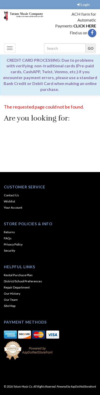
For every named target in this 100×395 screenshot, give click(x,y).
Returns (9, 232)
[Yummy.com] (25, 16)
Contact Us (11, 195)
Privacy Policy (13, 244)
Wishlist (9, 201)
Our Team (11, 300)
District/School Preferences (23, 281)
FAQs (8, 238)
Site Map (9, 306)
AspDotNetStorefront (83, 386)
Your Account (13, 207)
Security (9, 250)
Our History (12, 293)
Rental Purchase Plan (18, 275)
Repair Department (17, 287)
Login (85, 4)
